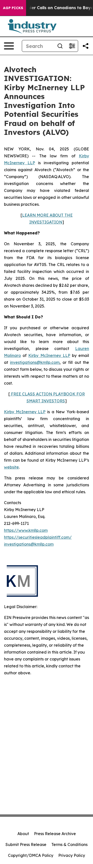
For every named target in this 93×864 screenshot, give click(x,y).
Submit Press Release (25, 844)
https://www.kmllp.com (26, 530)
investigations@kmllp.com (35, 362)
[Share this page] (85, 46)
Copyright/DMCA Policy (30, 855)
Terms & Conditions (69, 844)
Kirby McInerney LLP (49, 355)
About (23, 833)
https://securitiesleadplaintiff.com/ (38, 537)
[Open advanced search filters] (72, 46)
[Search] (60, 46)
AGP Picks (13, 8)
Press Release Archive (55, 833)
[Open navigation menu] (9, 46)
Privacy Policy (71, 855)
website (11, 467)
